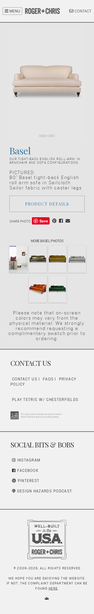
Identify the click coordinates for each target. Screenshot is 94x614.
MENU (14, 11)
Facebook (27, 470)
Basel (20, 150)
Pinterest (27, 480)
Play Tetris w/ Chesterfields (45, 399)
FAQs (48, 379)
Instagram (28, 460)
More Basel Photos (47, 241)
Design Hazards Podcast (44, 491)
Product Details (47, 204)
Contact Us (24, 379)
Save (43, 220)
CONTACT (82, 11)
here (53, 588)
